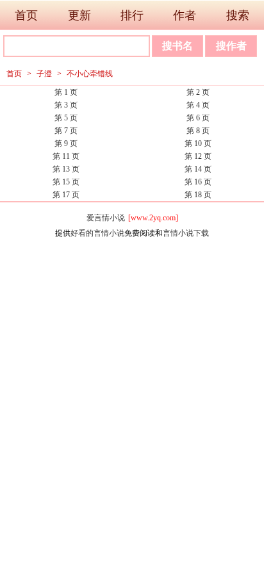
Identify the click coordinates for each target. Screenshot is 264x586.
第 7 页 (66, 130)
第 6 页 (198, 117)
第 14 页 (198, 169)
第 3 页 (66, 105)
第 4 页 (198, 105)
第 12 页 (198, 156)
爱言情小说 (106, 217)
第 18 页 (198, 194)
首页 (26, 15)
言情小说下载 (186, 233)
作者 (184, 15)
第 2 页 (198, 92)
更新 (79, 15)
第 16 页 (198, 181)
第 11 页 (66, 156)
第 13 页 (66, 169)
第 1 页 (66, 92)
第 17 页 (66, 194)
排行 (132, 15)
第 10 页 (198, 143)
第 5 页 (66, 117)
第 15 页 (66, 181)
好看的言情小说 (97, 233)
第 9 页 (66, 143)
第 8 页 (198, 130)
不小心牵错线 (90, 73)
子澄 (44, 73)
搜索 (237, 15)
